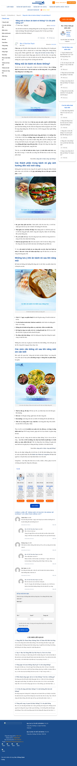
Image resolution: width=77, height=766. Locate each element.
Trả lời (18, 468)
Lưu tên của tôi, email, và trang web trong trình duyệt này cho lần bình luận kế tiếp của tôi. (35, 624)
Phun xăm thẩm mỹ (6, 58)
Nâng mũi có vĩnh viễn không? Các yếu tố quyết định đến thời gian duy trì (66, 132)
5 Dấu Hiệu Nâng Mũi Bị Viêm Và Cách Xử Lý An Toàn (67, 112)
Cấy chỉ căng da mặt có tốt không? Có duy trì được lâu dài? (67, 64)
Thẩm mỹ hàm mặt (5, 63)
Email (32, 615)
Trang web (45, 615)
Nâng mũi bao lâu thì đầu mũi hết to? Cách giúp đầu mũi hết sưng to (66, 92)
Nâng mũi (19, 15)
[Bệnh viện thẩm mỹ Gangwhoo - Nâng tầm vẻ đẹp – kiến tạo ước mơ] (38, 3)
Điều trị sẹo (5, 36)
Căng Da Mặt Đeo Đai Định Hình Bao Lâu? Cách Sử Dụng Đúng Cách (66, 54)
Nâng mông (5, 45)
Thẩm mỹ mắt (5, 67)
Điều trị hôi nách (6, 33)
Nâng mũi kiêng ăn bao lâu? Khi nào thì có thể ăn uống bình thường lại (66, 122)
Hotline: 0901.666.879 (61, 2)
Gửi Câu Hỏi (72, 2)
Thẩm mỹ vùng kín (6, 71)
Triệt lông (4, 75)
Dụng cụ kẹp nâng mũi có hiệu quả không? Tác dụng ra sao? (67, 82)
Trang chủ (3, 15)
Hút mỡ (4, 39)
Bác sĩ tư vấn (20, 500)
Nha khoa (4, 54)
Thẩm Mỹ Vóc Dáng (40, 6)
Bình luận (19, 601)
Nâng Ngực (5, 51)
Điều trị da (4, 30)
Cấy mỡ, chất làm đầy (6, 26)
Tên (18, 615)
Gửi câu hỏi (67, 19)
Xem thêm (35, 505)
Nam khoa (4, 42)
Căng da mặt (5, 22)
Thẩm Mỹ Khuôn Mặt (23, 6)
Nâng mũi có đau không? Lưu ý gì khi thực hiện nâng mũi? (67, 142)
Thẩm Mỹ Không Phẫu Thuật (59, 6)
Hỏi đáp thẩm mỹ (11, 15)
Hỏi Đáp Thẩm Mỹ (33, 10)
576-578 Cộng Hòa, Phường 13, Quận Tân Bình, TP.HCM (37, 726)
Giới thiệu (10, 6)
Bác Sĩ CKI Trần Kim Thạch (31, 529)
